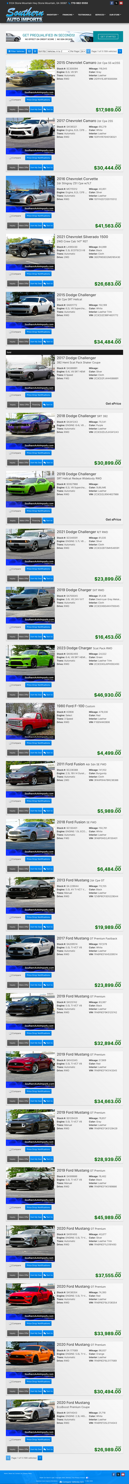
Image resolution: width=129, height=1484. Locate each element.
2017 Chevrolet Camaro (85, 121)
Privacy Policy (27, 1473)
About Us (11, 1473)
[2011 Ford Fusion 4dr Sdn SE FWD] (30, 779)
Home (6, 1473)
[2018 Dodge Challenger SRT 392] (30, 431)
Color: (92, 72)
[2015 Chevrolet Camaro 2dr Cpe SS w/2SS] (30, 77)
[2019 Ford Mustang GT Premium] (30, 1011)
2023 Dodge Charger (84, 648)
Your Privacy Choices (78, 1477)
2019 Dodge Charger (80, 590)
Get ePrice (113, 403)
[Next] (120, 51)
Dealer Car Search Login (47, 1477)
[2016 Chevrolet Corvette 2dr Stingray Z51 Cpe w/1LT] (30, 194)
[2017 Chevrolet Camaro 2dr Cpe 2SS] (30, 136)
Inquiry (12, 109)
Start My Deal (36, 109)
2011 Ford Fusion (81, 764)
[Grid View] (29, 51)
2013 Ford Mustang (80, 880)
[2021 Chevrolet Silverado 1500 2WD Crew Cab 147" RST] (30, 252)
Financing (36, 405)
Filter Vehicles (17, 51)
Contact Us (18, 1473)
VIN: (91, 79)
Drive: (60, 79)
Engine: (61, 72)
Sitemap (68, 1477)
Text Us (49, 109)
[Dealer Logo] (25, 14)
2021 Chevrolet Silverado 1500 (82, 239)
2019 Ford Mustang (81, 996)
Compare (16, 99)
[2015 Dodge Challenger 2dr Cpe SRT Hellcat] (30, 310)
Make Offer (23, 109)
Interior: (93, 75)
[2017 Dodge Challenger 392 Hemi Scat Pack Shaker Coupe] (30, 373)
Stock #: (61, 68)
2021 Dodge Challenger (82, 532)
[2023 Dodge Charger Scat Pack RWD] (30, 663)
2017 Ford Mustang (87, 938)
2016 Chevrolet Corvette (77, 181)
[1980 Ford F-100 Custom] (30, 721)
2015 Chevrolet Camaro (88, 62)
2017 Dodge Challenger (78, 360)
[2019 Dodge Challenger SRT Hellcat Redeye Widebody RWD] (30, 489)
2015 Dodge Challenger (76, 297)
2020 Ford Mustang (81, 1228)
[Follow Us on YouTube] (121, 3)
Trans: (60, 75)
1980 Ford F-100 (76, 706)
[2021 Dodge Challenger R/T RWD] (30, 547)
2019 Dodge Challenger (79, 476)
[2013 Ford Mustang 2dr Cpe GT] (30, 895)
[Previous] (88, 51)
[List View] (35, 51)
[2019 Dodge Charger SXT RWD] (30, 605)
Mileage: (93, 68)
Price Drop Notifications (38, 99)
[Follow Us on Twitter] (116, 3)
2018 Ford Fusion (76, 822)
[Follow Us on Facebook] (112, 3)
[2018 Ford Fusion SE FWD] (30, 837)
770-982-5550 (79, 3)
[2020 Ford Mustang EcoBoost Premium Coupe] (30, 1417)
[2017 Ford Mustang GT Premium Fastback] (30, 953)
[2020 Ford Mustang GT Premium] (30, 1243)
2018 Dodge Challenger (82, 416)
